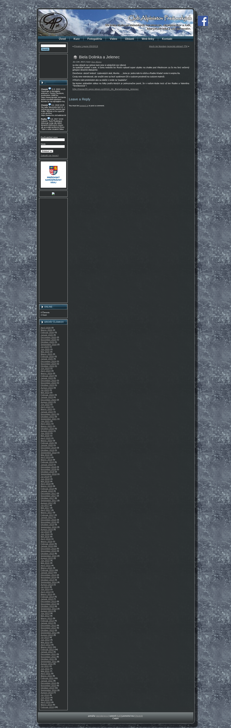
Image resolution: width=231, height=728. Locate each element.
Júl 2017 (45, 505)
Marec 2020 (46, 441)
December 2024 (48, 361)
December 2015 (48, 549)
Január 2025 (47, 359)
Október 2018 (47, 472)
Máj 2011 (45, 671)
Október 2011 (47, 659)
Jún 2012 (45, 640)
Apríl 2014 (46, 592)
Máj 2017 (45, 508)
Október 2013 (47, 606)
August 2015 (47, 558)
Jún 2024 (45, 368)
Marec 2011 (46, 676)
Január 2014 (47, 599)
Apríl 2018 (46, 484)
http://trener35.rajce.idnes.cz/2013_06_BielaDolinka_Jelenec (106, 89)
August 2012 (47, 635)
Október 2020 (47, 429)
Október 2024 (47, 366)
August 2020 (47, 431)
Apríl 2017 (46, 510)
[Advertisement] (53, 66)
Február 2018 (47, 489)
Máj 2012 (45, 642)
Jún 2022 (45, 405)
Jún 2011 (45, 669)
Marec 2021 (46, 426)
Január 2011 (47, 681)
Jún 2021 (45, 421)
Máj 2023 (45, 393)
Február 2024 (47, 376)
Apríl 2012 (46, 645)
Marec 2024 (46, 373)
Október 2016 (47, 525)
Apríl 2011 (46, 673)
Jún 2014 (45, 589)
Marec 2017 (46, 513)
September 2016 (49, 527)
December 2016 (48, 520)
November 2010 (48, 685)
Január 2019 (47, 465)
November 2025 (48, 340)
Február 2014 (47, 597)
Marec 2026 (46, 330)
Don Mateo (96, 62)
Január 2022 (47, 412)
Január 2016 (47, 546)
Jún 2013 (45, 613)
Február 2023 (47, 395)
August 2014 (47, 585)
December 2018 (48, 467)
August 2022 (47, 402)
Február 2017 (47, 515)
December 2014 (48, 575)
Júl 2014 (45, 587)
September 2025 (49, 344)
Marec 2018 (46, 486)
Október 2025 (47, 342)
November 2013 (48, 604)
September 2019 (49, 453)
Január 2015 (47, 573)
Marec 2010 (46, 705)
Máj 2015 (45, 563)
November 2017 (48, 496)
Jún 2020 (45, 433)
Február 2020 (47, 443)
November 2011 (48, 657)
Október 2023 (47, 385)
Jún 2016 (45, 534)
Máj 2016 (45, 537)
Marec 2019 (46, 460)
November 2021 (48, 414)
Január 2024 (47, 378)
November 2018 (48, 469)
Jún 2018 (45, 479)
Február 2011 (47, 678)
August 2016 (47, 529)
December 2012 (48, 625)
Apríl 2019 (46, 457)
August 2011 (47, 664)
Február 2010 (47, 707)
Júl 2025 (45, 347)
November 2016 (48, 522)
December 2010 (48, 683)
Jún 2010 (45, 698)
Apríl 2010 (46, 702)
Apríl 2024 (46, 371)
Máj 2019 (45, 455)
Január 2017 (47, 517)
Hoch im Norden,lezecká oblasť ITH (168, 46)
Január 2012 (47, 652)
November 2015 (48, 551)
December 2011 (48, 654)
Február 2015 (47, 570)
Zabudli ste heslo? (50, 156)
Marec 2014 (46, 594)
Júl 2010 (45, 695)
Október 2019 (47, 450)
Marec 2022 (46, 409)
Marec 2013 (46, 618)
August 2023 (47, 388)
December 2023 (48, 380)
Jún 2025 (45, 349)
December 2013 (48, 601)
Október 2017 (47, 498)
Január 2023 (47, 397)
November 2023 (48, 383)
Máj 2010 (45, 700)
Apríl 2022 (46, 407)
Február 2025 (47, 356)
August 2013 (47, 611)
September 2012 (49, 633)
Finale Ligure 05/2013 (86, 46)
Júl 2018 (45, 477)
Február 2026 (47, 332)
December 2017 (48, 493)
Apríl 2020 (46, 438)
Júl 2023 (45, 390)
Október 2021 (47, 417)
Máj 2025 (45, 352)
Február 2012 (47, 649)
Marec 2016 (46, 541)
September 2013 (49, 609)
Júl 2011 (45, 666)
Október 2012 (47, 630)
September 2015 (49, 556)
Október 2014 (47, 580)
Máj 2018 (45, 481)
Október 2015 (47, 553)
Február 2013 (47, 621)
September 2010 (49, 690)
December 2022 (48, 400)
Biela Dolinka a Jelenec (99, 57)
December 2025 (48, 337)
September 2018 (49, 474)
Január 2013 (47, 623)
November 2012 (48, 628)
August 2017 (47, 503)
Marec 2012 (46, 647)
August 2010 (47, 693)
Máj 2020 (45, 436)
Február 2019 (47, 462)
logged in (83, 106)
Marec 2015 (46, 568)
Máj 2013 (45, 616)
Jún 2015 (45, 561)
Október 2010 (47, 688)
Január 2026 (47, 335)
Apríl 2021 (46, 424)
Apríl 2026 (46, 328)
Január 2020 (47, 445)
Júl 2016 (45, 532)
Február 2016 (47, 544)
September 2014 (49, 582)
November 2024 (48, 364)
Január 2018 (47, 491)
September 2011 (48, 661)
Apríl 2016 (46, 539)
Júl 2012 (45, 637)
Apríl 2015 (46, 565)
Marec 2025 (46, 354)
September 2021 (49, 419)
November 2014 (48, 577)
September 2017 (49, 500)
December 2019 (48, 448)
